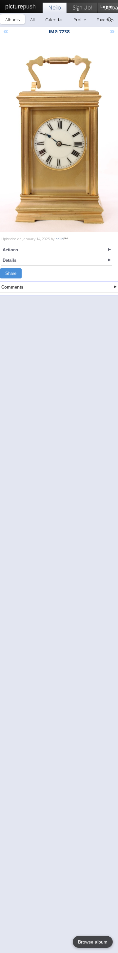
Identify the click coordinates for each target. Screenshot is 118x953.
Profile (79, 20)
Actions (10, 249)
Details (9, 260)
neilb (59, 238)
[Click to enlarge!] (59, 136)
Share (10, 273)
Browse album (93, 942)
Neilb (54, 7)
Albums (12, 20)
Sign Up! (82, 7)
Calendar (54, 20)
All (32, 20)
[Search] (109, 19)
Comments (12, 287)
